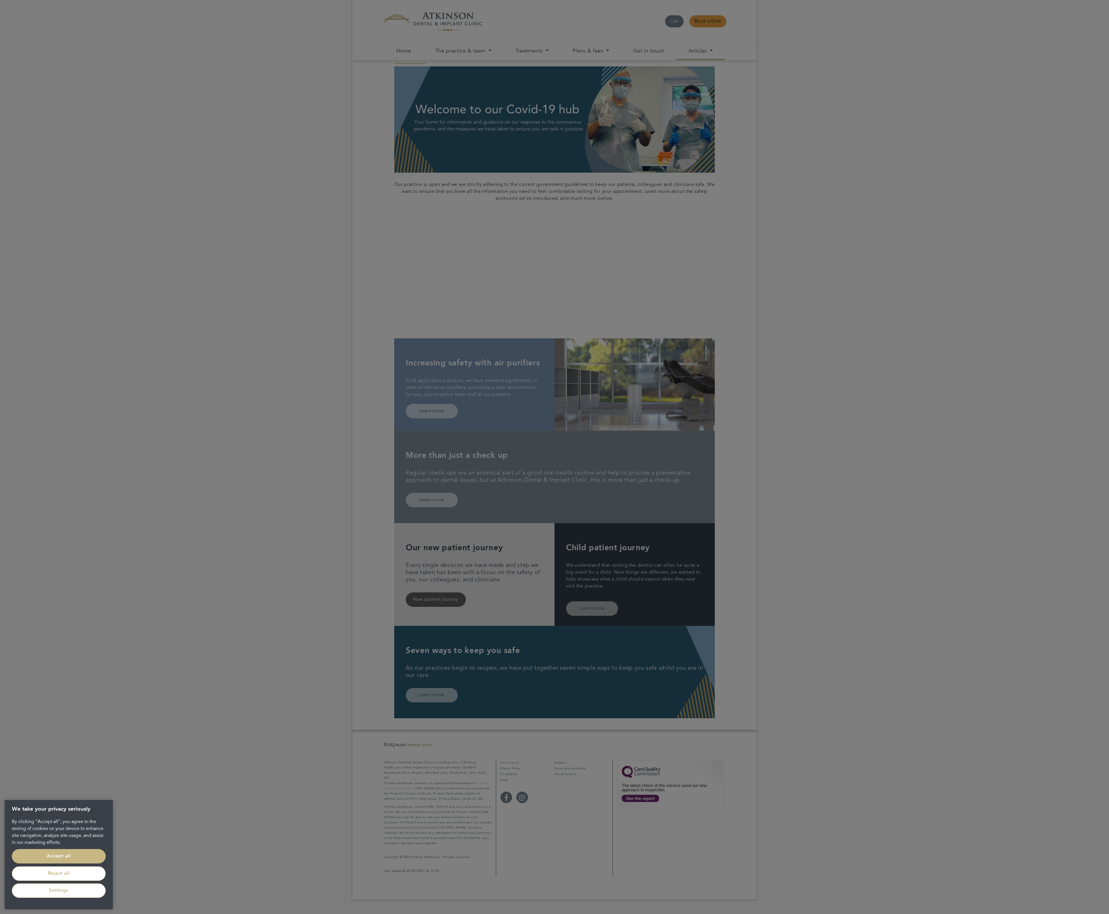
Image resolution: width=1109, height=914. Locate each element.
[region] (59, 854)
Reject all (59, 873)
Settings (58, 890)
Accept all (59, 856)
